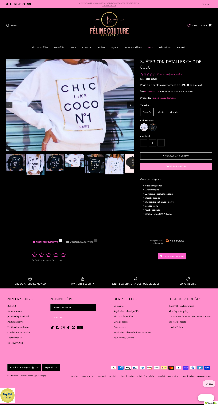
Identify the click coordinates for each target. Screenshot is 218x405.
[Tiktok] (127, 383)
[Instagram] (123, 383)
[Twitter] (115, 383)
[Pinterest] (131, 383)
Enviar (126, 373)
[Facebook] (119, 383)
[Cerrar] (208, 312)
